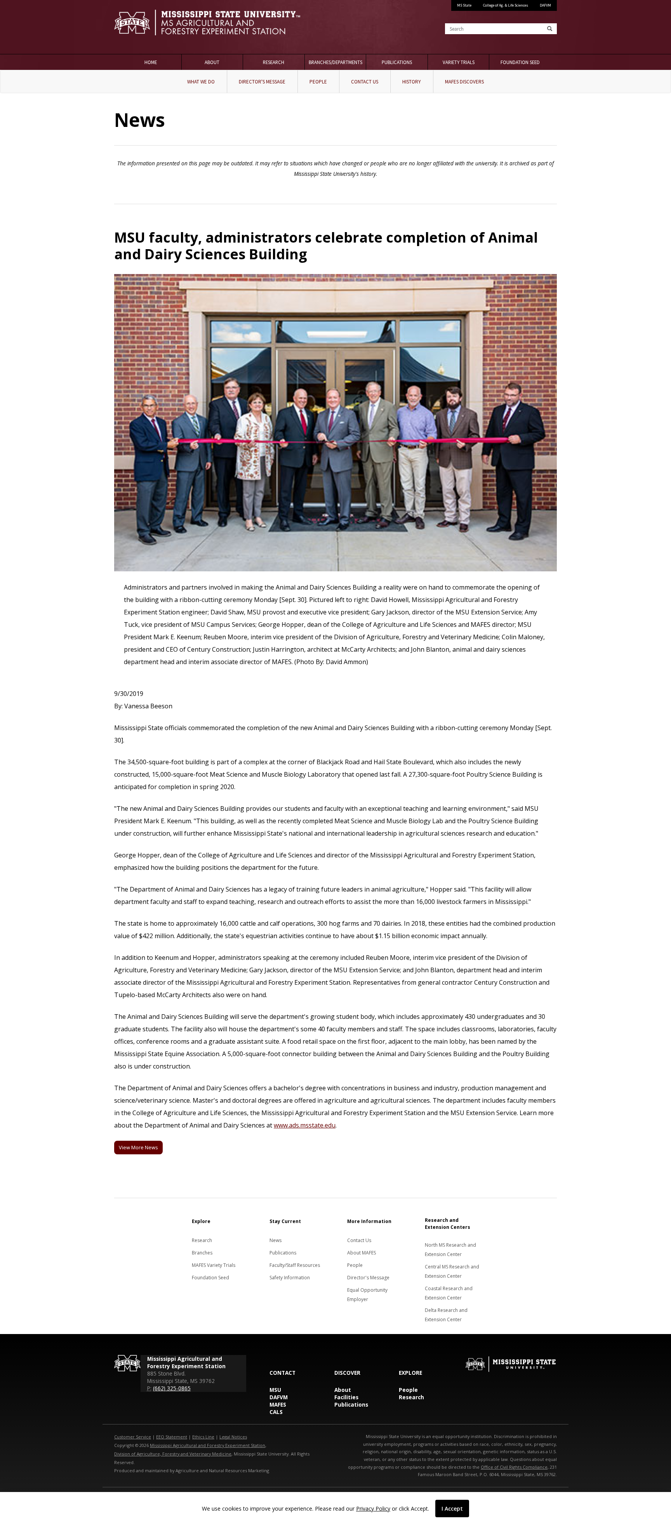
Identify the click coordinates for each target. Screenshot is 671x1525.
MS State (464, 5)
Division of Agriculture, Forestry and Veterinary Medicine (172, 1454)
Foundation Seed (520, 62)
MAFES (277, 1404)
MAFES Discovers (464, 81)
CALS (276, 1412)
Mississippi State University (133, 27)
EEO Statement (171, 1437)
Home (150, 62)
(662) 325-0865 (172, 1388)
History (411, 81)
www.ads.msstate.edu (305, 1125)
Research (273, 62)
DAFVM (545, 5)
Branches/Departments (335, 62)
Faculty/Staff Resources (294, 1265)
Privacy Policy (373, 1508)
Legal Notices (233, 1437)
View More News (138, 1147)
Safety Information (289, 1277)
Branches (202, 1252)
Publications (397, 62)
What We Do (201, 81)
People (318, 81)
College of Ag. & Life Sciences (505, 5)
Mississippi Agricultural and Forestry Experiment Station (207, 1445)
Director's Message (262, 81)
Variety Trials (459, 62)
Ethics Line (203, 1437)
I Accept (452, 1508)
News (275, 1240)
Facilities (346, 1397)
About (212, 62)
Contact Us (364, 81)
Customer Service (132, 1437)
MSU (275, 1389)
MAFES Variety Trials (213, 1265)
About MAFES (361, 1252)
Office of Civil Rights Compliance (514, 1467)
